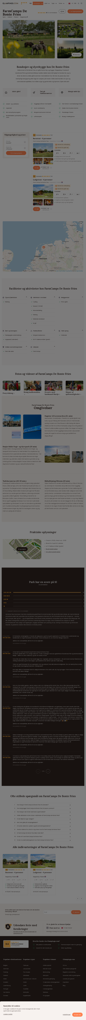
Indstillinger (67, 1015)
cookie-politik (7, 1014)
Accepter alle (77, 1014)
